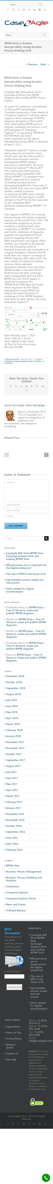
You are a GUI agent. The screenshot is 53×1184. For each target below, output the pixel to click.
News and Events (34, 361)
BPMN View (12, 865)
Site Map (11, 1059)
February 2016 (14, 849)
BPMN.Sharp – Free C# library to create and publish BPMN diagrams (25, 610)
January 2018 (13, 736)
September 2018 (15, 688)
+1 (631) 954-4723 (38, 1022)
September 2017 (15, 760)
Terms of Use (13, 1032)
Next (43, 64)
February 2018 (14, 730)
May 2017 (11, 784)
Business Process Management (23, 871)
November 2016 (15, 820)
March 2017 (13, 796)
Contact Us (12, 1053)
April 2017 (12, 790)
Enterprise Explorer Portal (21, 898)
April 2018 (12, 718)
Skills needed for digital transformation (20, 590)
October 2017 (14, 754)
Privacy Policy (13, 1038)
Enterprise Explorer (21, 361)
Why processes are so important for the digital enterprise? (26, 566)
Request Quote (10, 1046)
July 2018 (11, 700)
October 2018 (14, 682)
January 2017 (13, 808)
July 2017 (11, 772)
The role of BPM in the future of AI (26, 574)
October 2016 (14, 826)
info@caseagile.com (40, 1040)
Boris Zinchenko (13, 359)
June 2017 (12, 778)
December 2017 (15, 742)
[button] (6, 455)
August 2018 (13, 694)
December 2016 (15, 814)
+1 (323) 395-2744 (38, 1027)
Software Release (16, 910)
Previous (33, 64)
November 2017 (15, 748)
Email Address (12, 971)
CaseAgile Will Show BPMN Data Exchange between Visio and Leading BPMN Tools (24, 556)
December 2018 (15, 676)
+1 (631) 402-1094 (36, 1033)
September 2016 (15, 831)
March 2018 (13, 724)
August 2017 (13, 766)
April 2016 (12, 843)
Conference (8, 361)
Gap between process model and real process (24, 581)
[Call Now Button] (46, 1178)
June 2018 (12, 706)
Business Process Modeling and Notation (24, 879)
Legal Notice (13, 1026)
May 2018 (11, 712)
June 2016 (12, 837)
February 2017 (14, 802)
